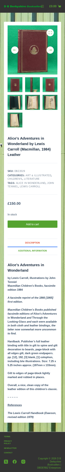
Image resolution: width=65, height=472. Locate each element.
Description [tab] (32, 243)
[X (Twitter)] (6, 462)
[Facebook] (15, 462)
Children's (15, 179)
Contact (8, 453)
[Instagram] (23, 462)
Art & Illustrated (38, 175)
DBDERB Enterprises (49, 467)
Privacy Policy (8, 442)
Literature (32, 179)
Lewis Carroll (30, 186)
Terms (7, 437)
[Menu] (42, 6)
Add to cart (32, 224)
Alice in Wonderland (31, 183)
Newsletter (10, 448)
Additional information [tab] (32, 251)
